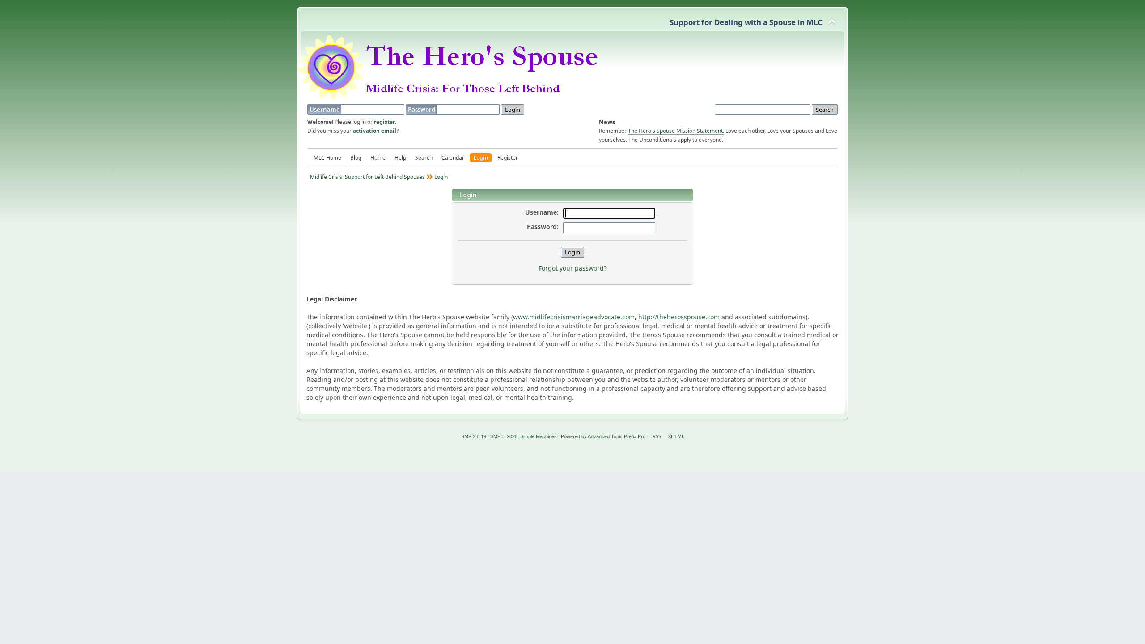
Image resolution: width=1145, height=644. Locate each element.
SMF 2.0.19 (473, 436)
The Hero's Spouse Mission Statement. (676, 131)
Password (422, 110)
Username (325, 110)
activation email (374, 131)
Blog (355, 157)
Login (480, 157)
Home (378, 157)
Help (400, 157)
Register (507, 157)
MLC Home (327, 157)
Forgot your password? (572, 268)
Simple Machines (538, 436)
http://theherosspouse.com (679, 317)
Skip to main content (56, 13)
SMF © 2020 (503, 436)
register (384, 122)
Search (424, 157)
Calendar (452, 157)
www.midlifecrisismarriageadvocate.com (574, 317)
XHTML (676, 436)
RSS (657, 436)
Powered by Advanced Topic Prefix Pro (603, 436)
